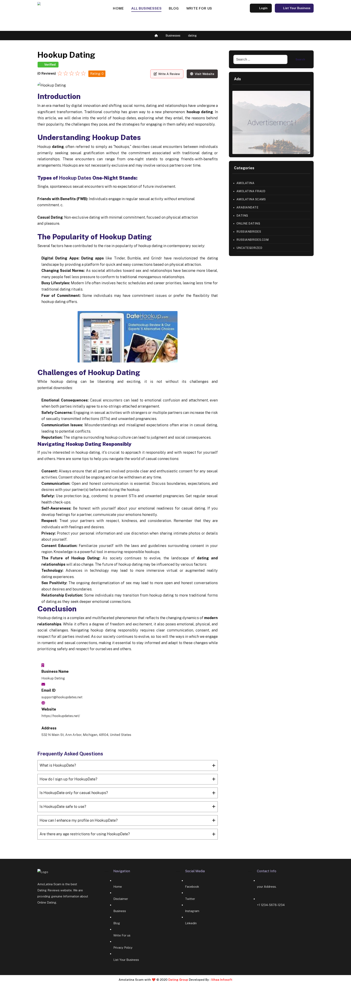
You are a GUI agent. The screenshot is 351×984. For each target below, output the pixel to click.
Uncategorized (249, 248)
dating (242, 215)
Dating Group (178, 979)
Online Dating (248, 223)
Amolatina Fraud (250, 191)
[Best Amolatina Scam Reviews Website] (63, 16)
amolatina (245, 183)
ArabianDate (247, 207)
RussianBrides (248, 231)
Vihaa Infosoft (221, 979)
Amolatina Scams (251, 199)
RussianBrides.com (252, 239)
